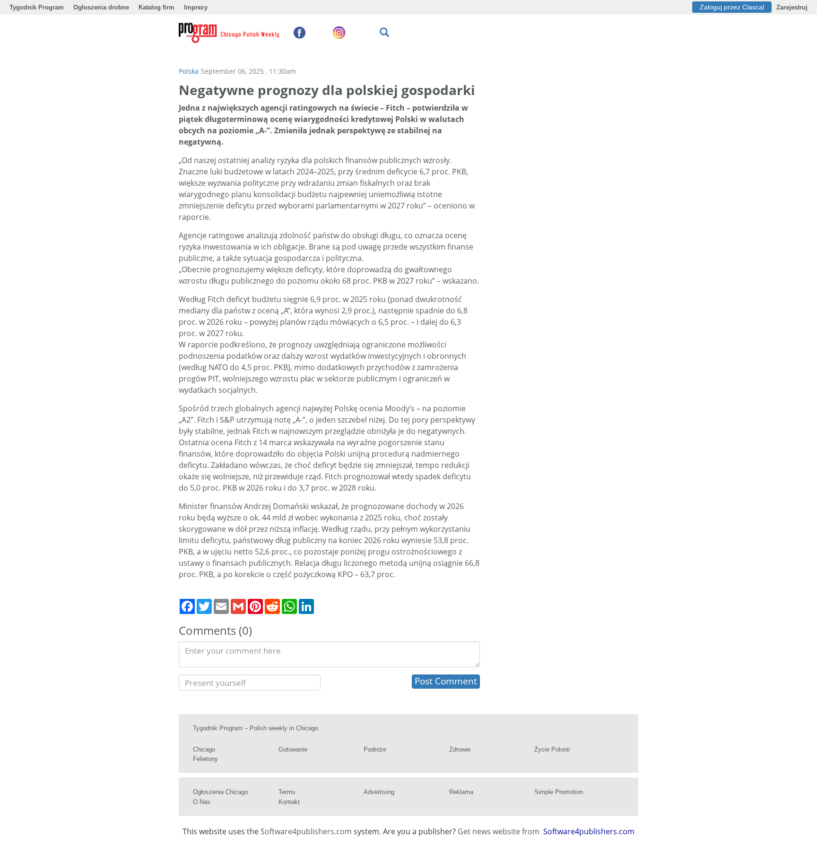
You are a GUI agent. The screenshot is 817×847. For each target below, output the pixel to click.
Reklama (461, 791)
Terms (287, 791)
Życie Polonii (552, 749)
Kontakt (289, 801)
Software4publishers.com (306, 831)
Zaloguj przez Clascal (732, 7)
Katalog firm (156, 7)
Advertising (379, 791)
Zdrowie (459, 749)
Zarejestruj (792, 7)
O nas (201, 801)
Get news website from (499, 831)
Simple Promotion (558, 791)
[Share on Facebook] (187, 606)
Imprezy (196, 7)
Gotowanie (292, 749)
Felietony (205, 758)
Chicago (204, 749)
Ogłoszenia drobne (101, 7)
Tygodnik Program (36, 7)
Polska (189, 71)
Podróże (375, 749)
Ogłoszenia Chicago (220, 791)
